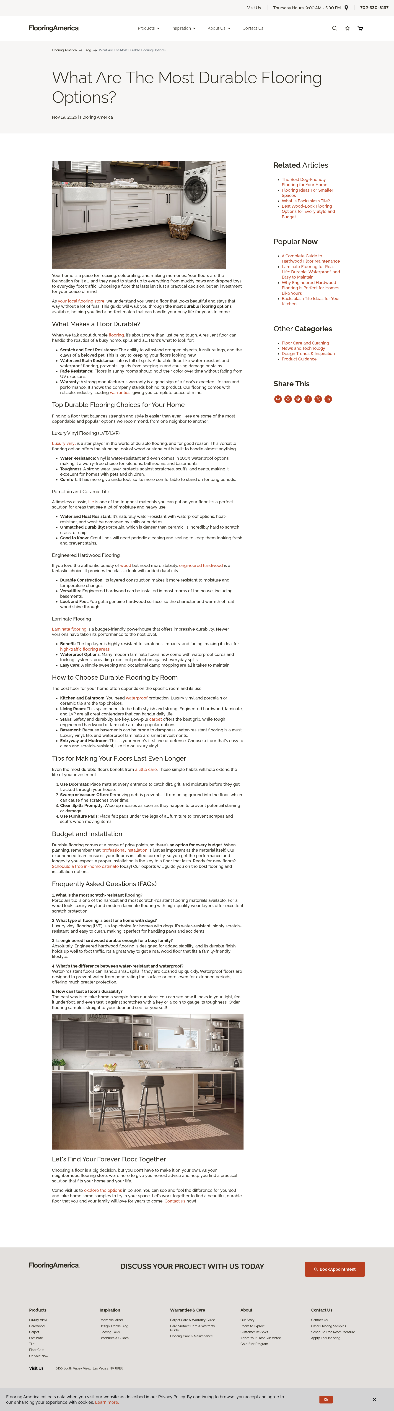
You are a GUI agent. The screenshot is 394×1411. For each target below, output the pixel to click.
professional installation (125, 850)
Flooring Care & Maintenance (191, 1336)
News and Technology (303, 348)
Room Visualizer (111, 1320)
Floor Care (36, 1350)
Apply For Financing (325, 1338)
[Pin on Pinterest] (298, 399)
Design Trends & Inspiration (308, 353)
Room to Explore (253, 1326)
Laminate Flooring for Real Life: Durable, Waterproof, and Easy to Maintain (311, 272)
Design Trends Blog (114, 1326)
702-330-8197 (374, 7)
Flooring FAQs (110, 1332)
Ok (326, 1399)
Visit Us (254, 7)
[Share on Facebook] (308, 399)
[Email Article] (278, 399)
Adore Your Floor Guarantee (261, 1338)
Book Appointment (338, 1269)
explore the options (103, 1190)
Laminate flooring (69, 629)
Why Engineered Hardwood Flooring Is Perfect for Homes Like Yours (310, 288)
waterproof (137, 698)
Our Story (247, 1320)
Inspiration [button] (181, 28)
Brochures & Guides (114, 1338)
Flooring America (64, 50)
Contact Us (253, 28)
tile (91, 501)
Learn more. (107, 1402)
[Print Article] (288, 399)
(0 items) (360, 28)
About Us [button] (217, 28)
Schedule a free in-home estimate (85, 866)
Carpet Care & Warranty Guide (192, 1320)
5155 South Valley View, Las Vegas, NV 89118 (89, 1368)
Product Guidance (299, 359)
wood (125, 565)
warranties (120, 392)
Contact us (175, 1201)
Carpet (34, 1332)
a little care (146, 769)
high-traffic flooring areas (85, 649)
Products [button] (146, 28)
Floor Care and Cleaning (305, 343)
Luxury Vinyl (38, 1320)
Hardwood (37, 1326)
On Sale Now (38, 1356)
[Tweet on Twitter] (318, 399)
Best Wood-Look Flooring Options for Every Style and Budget (308, 211)
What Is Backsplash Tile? (306, 200)
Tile (31, 1344)
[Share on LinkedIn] (328, 399)
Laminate (36, 1338)
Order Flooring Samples (328, 1326)
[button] (334, 28)
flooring (116, 335)
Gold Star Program (254, 1344)
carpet (155, 719)
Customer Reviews (254, 1332)
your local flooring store (81, 301)
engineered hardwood (201, 565)
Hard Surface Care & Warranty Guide (192, 1328)
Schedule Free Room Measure (333, 1332)
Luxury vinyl (64, 443)
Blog (88, 50)
